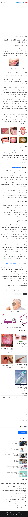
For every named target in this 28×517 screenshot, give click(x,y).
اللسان (21, 294)
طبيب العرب (11, 513)
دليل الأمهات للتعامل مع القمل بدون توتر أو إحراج (16, 499)
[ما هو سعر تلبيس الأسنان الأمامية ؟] (23, 461)
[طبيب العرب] (21, 2)
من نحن (21, 514)
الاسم (25, 415)
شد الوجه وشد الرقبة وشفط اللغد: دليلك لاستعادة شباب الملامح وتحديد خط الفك (14, 487)
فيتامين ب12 (12, 151)
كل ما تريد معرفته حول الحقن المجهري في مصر (16, 501)
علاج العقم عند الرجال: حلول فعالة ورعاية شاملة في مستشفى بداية (15, 496)
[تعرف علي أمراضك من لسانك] (7, 359)
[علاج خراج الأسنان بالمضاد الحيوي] (23, 449)
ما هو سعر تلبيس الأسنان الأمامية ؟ (11, 460)
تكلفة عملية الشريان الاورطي (20, 494)
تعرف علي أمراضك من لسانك (7, 366)
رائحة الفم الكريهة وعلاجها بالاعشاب (21, 365)
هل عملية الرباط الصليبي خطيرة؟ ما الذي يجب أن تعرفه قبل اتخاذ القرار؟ (13, 484)
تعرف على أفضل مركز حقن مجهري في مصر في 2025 (14, 504)
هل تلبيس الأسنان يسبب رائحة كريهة (11, 454)
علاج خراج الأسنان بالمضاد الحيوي (12, 448)
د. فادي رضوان (23, 45)
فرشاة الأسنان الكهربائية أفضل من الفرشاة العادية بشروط (22, 387)
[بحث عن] (4, 2)
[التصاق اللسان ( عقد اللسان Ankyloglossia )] (21, 338)
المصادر (14, 514)
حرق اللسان (16, 294)
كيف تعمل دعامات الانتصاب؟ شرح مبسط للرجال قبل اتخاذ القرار (14, 491)
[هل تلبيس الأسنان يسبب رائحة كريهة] (23, 455)
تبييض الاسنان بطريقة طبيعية (12, 466)
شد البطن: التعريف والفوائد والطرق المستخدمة (16, 508)
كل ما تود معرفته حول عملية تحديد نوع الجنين (17, 506)
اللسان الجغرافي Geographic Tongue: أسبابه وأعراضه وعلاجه (7, 350)
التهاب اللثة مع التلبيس (13, 442)
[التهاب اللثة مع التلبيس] (23, 443)
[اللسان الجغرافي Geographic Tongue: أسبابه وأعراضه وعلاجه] (7, 340)
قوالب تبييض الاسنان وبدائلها (12, 472)
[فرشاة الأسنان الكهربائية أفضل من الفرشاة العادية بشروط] (21, 377)
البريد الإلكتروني (23, 420)
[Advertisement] (14, 21)
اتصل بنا (17, 514)
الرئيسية (24, 36)
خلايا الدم (7, 153)
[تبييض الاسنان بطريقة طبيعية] (23, 468)
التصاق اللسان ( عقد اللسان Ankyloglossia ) (21, 344)
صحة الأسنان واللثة (18, 36)
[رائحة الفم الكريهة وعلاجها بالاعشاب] (21, 359)
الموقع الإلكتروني (23, 426)
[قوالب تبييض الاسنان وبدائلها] (23, 474)
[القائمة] (1, 2)
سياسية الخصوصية (8, 514)
